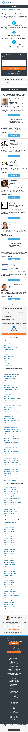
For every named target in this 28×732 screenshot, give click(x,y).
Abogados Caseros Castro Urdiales (11, 491)
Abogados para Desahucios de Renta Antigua (13, 412)
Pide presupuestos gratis (14, 652)
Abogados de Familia (8, 354)
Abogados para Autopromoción (10, 391)
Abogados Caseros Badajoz (9, 536)
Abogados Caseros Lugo (8, 578)
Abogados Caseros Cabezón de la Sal (11, 511)
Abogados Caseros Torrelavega (10, 489)
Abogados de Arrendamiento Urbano (11, 372)
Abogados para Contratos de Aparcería (11, 403)
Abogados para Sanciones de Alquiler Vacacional (13, 464)
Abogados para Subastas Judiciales (11, 471)
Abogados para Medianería (9, 444)
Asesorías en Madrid (14, 680)
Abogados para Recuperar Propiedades (11, 458)
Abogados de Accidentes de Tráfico (11, 347)
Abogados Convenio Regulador (14, 669)
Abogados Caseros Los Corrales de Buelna (12, 502)
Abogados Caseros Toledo (9, 604)
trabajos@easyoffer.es (14, 714)
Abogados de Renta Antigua (9, 381)
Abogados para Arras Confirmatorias (11, 389)
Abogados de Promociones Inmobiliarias (12, 380)
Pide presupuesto (14, 114)
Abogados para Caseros (8, 394)
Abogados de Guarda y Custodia (14, 673)
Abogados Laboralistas (8, 362)
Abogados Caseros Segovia (9, 597)
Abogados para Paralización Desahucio (11, 449)
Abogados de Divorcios (8, 351)
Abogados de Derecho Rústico (10, 376)
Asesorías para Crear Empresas (14, 689)
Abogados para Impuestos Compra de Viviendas (13, 431)
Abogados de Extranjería (8, 352)
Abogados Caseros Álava (9, 525)
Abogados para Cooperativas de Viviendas (12, 405)
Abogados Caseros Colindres (9, 515)
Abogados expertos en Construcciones (11, 383)
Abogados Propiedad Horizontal (10, 480)
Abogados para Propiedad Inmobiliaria (11, 451)
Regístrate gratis (14, 643)
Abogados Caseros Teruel (9, 602)
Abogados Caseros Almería (9, 531)
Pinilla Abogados (13, 183)
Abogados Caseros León (8, 575)
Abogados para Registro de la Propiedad (12, 460)
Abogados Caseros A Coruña (9, 524)
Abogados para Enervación (9, 423)
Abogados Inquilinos (8, 385)
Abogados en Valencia (14, 661)
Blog (14, 722)
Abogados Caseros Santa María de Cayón (12, 507)
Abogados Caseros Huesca (9, 567)
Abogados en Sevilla (14, 665)
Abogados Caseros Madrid (9, 580)
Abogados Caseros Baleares (9, 538)
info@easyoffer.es (14, 712)
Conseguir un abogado (14, 333)
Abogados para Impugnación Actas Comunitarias (14, 434)
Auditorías (14, 696)
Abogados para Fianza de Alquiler (10, 427)
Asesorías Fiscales (14, 692)
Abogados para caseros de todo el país (11, 522)
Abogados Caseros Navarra (9, 586)
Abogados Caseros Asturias (9, 533)
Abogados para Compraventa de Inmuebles (12, 398)
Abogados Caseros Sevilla (9, 598)
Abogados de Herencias (8, 356)
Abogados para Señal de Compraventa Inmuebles (13, 465)
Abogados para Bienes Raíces (9, 392)
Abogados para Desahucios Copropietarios (12, 411)
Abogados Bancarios (8, 341)
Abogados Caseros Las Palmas (10, 573)
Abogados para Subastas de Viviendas (11, 469)
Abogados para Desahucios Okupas (11, 414)
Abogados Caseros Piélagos (9, 495)
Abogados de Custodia (8, 349)
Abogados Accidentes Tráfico (14, 675)
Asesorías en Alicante (14, 688)
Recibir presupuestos (14, 68)
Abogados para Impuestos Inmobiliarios (12, 433)
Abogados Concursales (8, 345)
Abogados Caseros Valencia (9, 606)
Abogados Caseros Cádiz (9, 547)
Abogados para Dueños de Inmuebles (11, 420)
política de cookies (17, 728)
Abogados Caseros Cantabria (9, 549)
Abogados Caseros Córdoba (9, 555)
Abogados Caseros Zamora (9, 609)
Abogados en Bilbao (14, 662)
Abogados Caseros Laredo (9, 500)
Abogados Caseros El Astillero (10, 496)
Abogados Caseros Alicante (9, 529)
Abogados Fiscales (7, 358)
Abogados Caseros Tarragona (10, 600)
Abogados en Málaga (14, 663)
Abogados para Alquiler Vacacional (11, 387)
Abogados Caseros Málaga (9, 582)
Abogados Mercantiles (8, 363)
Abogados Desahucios (14, 674)
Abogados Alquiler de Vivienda (10, 370)
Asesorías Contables (14, 691)
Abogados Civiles (7, 343)
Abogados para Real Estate (9, 453)
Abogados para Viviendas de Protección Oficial (13, 476)
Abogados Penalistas (8, 365)
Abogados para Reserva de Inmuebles (11, 462)
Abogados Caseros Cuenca (9, 556)
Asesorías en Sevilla (14, 686)
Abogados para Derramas (9, 407)
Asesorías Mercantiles (14, 695)
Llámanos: (14, 707)
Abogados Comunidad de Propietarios (11, 374)
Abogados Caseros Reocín (9, 513)
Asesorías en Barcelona (14, 681)
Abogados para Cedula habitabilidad (11, 396)
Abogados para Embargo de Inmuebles (11, 422)
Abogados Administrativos (9, 340)
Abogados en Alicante (14, 666)
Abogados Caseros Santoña (9, 504)
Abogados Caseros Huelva (9, 566)
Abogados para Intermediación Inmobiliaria (12, 436)
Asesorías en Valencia (14, 682)
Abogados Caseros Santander (10, 487)
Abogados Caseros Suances (9, 509)
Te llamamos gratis (14, 629)
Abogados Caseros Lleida (9, 577)
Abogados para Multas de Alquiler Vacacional (13, 445)
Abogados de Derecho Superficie (10, 378)
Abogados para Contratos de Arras (11, 402)
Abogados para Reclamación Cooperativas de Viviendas (15, 455)
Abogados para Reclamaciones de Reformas (12, 456)
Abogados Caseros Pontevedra (10, 591)
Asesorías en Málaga (14, 685)
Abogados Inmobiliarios (8, 360)
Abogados (14, 656)
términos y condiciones (14, 632)
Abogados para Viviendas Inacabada (11, 478)
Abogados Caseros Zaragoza (9, 611)
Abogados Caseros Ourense (9, 587)
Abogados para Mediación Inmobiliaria (11, 442)
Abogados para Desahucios (9, 409)
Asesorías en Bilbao (14, 684)
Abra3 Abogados (13, 102)
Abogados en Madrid (14, 658)
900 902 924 (14, 708)
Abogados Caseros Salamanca (10, 593)
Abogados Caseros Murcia (9, 584)
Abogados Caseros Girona (9, 560)
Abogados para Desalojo (8, 416)
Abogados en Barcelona (14, 659)
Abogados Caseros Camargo (9, 493)
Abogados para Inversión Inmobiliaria (11, 438)
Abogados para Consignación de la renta (12, 400)
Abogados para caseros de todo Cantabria (12, 485)
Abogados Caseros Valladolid (9, 608)
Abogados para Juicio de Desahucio (11, 440)
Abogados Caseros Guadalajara (10, 564)
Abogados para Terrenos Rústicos (10, 473)
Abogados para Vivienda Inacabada (11, 475)
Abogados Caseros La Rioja (9, 571)
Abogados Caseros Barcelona (9, 540)
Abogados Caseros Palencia (9, 589)
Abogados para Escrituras (9, 425)
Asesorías (14, 678)
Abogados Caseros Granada (9, 562)
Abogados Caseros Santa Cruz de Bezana (12, 498)
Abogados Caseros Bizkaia (9, 542)
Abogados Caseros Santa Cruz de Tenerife (12, 595)
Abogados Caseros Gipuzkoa (9, 558)
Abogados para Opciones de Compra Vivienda (13, 447)
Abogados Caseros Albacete (9, 527)
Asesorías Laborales (14, 693)
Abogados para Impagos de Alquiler (11, 429)
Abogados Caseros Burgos (9, 544)
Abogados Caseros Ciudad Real (10, 553)
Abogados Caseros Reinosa (9, 505)
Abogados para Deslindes (9, 418)
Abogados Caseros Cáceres (9, 545)
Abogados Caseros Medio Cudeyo (10, 516)
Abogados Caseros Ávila (8, 535)
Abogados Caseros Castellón (9, 551)
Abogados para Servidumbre (9, 467)
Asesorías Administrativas (14, 697)
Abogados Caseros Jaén (8, 569)
